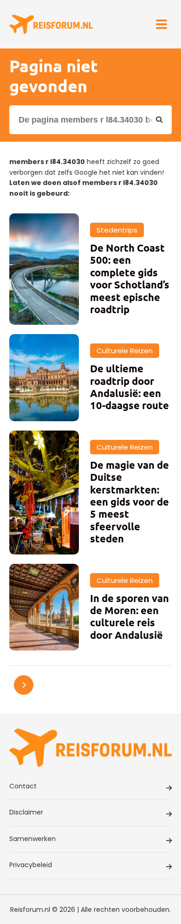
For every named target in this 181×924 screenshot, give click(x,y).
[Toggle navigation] (161, 24)
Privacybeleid (30, 864)
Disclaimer (26, 812)
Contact (23, 786)
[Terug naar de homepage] (51, 24)
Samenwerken (32, 838)
